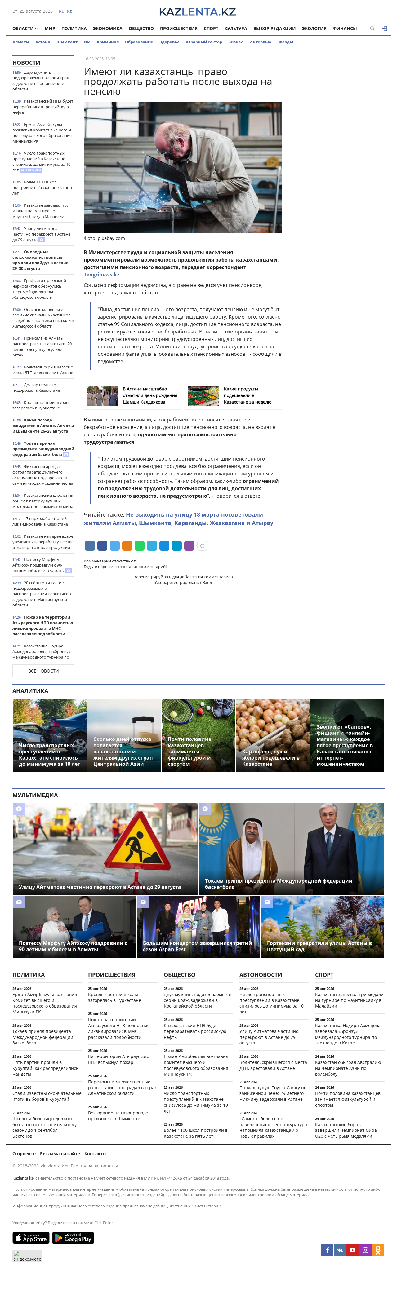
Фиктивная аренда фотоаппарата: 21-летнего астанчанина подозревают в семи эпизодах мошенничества (42, 475)
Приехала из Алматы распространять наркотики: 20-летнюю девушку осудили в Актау (42, 346)
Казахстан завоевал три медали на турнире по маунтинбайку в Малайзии (40, 210)
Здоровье (169, 42)
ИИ (87, 42)
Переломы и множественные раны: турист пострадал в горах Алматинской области (122, 1087)
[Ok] (378, 1250)
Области (23, 28)
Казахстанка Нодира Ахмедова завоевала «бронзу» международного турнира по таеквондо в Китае (41, 654)
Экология (314, 28)
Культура (236, 28)
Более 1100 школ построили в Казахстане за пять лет (43, 187)
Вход (207, 582)
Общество (141, 28)
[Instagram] (365, 1250)
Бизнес (235, 42)
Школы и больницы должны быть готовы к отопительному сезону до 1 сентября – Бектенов (44, 1127)
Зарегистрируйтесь (153, 577)
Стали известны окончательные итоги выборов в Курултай (47, 1096)
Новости (26, 62)
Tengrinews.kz (101, 274)
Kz (69, 11)
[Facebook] (327, 1250)
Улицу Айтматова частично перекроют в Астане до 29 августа (41, 234)
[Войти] (384, 28)
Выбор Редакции (274, 28)
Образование (139, 42)
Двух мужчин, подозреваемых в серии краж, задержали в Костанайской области (41, 80)
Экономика (108, 28)
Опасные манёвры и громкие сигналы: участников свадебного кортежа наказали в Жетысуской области (43, 318)
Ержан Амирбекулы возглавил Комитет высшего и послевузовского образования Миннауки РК (42, 132)
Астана (42, 42)
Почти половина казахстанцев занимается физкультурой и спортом (348, 1099)
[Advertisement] (338, 148)
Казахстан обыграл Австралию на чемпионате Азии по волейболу (348, 1068)
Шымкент (67, 42)
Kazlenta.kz (22, 1178)
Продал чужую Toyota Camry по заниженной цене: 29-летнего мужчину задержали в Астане (272, 1093)
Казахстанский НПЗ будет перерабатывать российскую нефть (42, 106)
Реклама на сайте (60, 1154)
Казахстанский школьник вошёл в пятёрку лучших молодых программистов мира (42, 500)
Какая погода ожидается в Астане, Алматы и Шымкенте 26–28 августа (43, 425)
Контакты (95, 1154)
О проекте (24, 1154)
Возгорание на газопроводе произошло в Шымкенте (118, 1116)
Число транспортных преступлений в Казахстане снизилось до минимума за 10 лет (41, 161)
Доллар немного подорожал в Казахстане (36, 387)
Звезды (285, 42)
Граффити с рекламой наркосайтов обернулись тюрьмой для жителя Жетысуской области (39, 289)
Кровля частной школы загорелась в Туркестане (40, 405)
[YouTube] (352, 1250)
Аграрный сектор (204, 42)
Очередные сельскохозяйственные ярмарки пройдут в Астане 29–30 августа (40, 260)
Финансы (345, 28)
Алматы (20, 42)
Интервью (260, 42)
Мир (50, 28)
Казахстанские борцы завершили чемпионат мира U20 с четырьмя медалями (346, 1130)
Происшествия (179, 28)
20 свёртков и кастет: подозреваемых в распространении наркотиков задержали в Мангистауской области (41, 594)
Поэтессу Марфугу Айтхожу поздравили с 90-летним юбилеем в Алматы (38, 565)
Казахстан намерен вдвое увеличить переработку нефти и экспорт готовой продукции (42, 541)
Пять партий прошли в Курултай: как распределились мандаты (45, 1068)
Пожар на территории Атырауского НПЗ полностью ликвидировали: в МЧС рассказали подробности (42, 625)
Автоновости (260, 974)
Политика (74, 28)
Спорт (211, 28)
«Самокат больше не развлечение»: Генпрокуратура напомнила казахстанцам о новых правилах (273, 1127)
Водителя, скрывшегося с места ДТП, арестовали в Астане (42, 369)
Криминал (108, 42)
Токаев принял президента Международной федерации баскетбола (43, 448)
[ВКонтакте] (340, 1250)
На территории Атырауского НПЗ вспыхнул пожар (118, 1059)
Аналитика (30, 691)
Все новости (43, 671)
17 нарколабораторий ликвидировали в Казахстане (40, 521)
